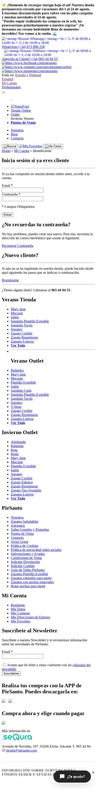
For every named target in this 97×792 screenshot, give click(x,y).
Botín (15, 454)
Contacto (17, 138)
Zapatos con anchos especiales (32, 582)
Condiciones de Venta (26, 558)
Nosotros (17, 130)
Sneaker (16, 329)
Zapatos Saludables (24, 521)
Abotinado (18, 442)
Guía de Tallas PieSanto (28, 570)
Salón (15, 317)
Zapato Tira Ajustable (26, 490)
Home (6, 151)
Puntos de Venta (22, 533)
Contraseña (11, 194)
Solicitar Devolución (25, 562)
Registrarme (10, 280)
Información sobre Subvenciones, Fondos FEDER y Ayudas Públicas (39, 772)
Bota (14, 450)
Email (7, 185)
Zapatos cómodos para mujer (31, 578)
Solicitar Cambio (23, 566)
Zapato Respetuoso (24, 337)
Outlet (15, 114)
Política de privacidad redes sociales (36, 550)
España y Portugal (28, 75)
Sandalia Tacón (22, 325)
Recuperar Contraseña (17, 246)
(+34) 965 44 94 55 (30, 59)
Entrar (7, 214)
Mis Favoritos (20, 621)
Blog (14, 134)
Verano (29, 118)
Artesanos (18, 525)
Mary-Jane (18, 309)
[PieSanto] (11, 99)
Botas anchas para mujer (28, 586)
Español (7, 79)
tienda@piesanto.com (21, 750)
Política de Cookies (24, 546)
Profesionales (11, 87)
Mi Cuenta (9, 83)
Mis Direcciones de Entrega (30, 617)
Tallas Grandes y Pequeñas (30, 529)
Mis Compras (20, 613)
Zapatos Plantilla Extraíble (29, 574)
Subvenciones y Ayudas (28, 554)
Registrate (18, 605)
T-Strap (16, 407)
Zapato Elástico (22, 482)
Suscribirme (11, 673)
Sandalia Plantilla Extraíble (30, 321)
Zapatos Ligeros (22, 341)
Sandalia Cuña (21, 390)
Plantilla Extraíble (23, 382)
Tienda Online (21, 110)
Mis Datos (18, 609)
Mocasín (17, 313)
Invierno (17, 118)
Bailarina (17, 370)
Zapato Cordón (21, 333)
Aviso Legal (19, 542)
